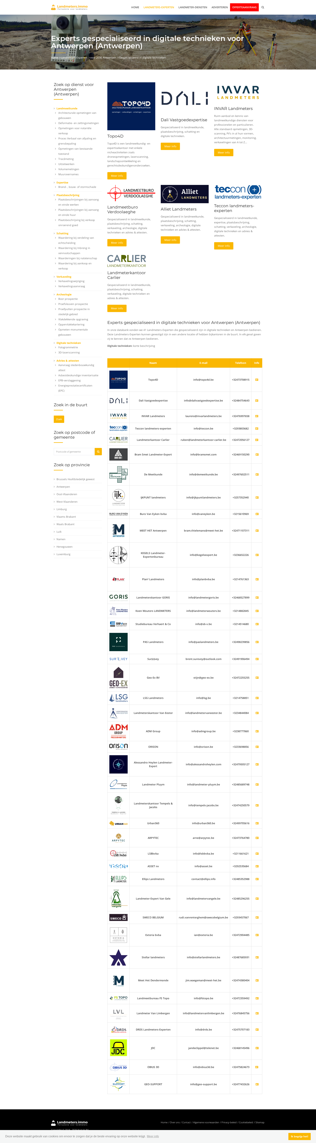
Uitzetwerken (66, 164)
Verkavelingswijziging (71, 281)
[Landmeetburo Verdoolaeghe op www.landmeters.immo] (131, 192)
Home (135, 7)
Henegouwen (65, 546)
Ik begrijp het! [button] (299, 1136)
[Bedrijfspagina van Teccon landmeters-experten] (118, 428)
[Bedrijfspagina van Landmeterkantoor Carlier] (118, 439)
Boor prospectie (68, 299)
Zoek (59, 419)
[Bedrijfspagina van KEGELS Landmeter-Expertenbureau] (257, 555)
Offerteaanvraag (244, 7)
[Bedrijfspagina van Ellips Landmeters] (257, 879)
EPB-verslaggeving (69, 380)
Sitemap (259, 1122)
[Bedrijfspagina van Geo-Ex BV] (257, 677)
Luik (59, 531)
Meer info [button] (153, 1136)
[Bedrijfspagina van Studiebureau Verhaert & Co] (257, 624)
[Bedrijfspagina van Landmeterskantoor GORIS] (257, 597)
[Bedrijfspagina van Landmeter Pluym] (257, 784)
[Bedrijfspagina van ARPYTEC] (257, 838)
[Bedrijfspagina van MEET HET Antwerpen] (257, 530)
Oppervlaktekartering (71, 324)
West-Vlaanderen (67, 501)
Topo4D (115, 136)
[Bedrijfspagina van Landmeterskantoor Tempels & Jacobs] (257, 805)
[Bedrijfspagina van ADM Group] (257, 731)
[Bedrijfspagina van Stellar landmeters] (257, 957)
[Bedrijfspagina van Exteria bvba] (257, 935)
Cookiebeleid (246, 1122)
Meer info (117, 175)
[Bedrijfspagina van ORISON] (257, 746)
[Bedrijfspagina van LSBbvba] (257, 853)
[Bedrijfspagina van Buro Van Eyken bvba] (257, 514)
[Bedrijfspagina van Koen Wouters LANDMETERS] (257, 611)
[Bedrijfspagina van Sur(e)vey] (257, 659)
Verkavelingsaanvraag (71, 286)
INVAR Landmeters (233, 108)
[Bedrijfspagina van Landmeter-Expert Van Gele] (257, 898)
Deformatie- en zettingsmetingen (78, 123)
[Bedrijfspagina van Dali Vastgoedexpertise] (118, 400)
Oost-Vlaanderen (67, 494)
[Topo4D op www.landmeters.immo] (131, 106)
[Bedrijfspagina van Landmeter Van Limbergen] (257, 1013)
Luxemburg (63, 554)
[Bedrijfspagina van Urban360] (257, 823)
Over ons (175, 1122)
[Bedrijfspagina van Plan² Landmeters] (257, 579)
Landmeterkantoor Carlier (126, 275)
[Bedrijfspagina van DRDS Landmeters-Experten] (257, 1029)
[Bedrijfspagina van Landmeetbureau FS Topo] (257, 998)
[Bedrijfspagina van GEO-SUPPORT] (257, 1084)
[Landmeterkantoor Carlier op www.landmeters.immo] (126, 260)
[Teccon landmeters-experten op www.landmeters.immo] (238, 192)
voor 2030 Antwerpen (103, 57)
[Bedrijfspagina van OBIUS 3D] (118, 1067)
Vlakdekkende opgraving (73, 319)
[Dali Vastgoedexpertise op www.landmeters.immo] (185, 98)
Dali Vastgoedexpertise (184, 119)
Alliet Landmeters (179, 209)
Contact (186, 1122)
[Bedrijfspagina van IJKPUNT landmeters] (257, 497)
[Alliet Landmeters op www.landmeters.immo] (185, 194)
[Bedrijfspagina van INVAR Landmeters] (118, 416)
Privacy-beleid (229, 1122)
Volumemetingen (68, 169)
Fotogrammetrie (68, 347)
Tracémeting (66, 159)
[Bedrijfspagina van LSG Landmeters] (257, 698)
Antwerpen (63, 486)
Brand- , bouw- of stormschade (77, 187)
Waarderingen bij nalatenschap (77, 258)
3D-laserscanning (69, 352)
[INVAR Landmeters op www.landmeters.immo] (238, 92)
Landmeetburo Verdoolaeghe (122, 209)
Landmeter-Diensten (192, 7)
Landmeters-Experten (159, 7)
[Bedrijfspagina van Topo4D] (118, 379)
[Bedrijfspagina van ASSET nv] (257, 866)
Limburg (62, 509)
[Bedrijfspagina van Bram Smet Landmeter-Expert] (257, 454)
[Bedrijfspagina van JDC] (257, 1048)
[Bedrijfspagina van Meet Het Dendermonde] (257, 980)
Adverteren (220, 7)
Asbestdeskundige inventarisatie (78, 375)
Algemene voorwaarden (206, 1122)
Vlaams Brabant (66, 516)
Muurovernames (68, 174)
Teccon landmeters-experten (234, 208)
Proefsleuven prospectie (73, 304)
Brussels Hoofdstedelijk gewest (76, 479)
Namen (61, 539)
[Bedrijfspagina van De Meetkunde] (257, 474)
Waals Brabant (65, 524)
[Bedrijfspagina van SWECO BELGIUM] (257, 917)
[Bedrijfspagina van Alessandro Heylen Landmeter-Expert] (257, 764)
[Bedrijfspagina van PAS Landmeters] (257, 642)
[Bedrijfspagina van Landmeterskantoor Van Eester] (257, 713)
